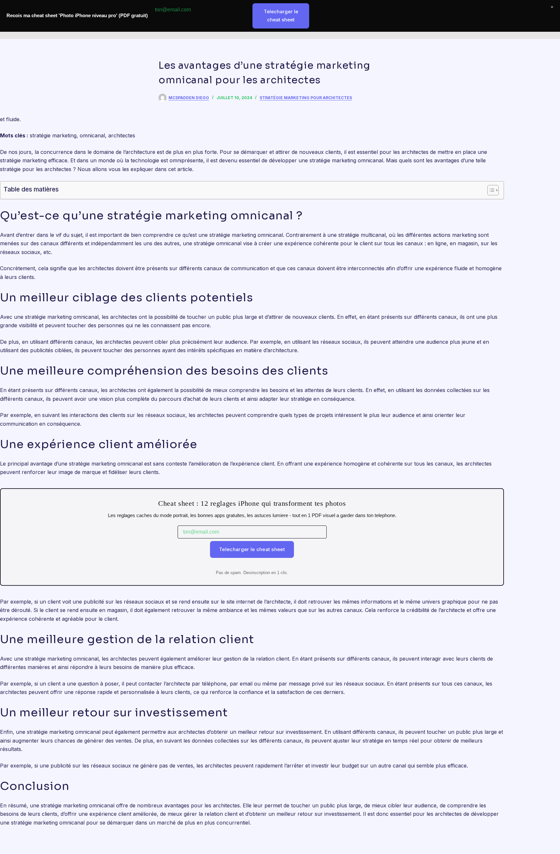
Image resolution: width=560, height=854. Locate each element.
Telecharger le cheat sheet (252, 549)
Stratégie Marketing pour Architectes (306, 97)
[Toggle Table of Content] (490, 190)
